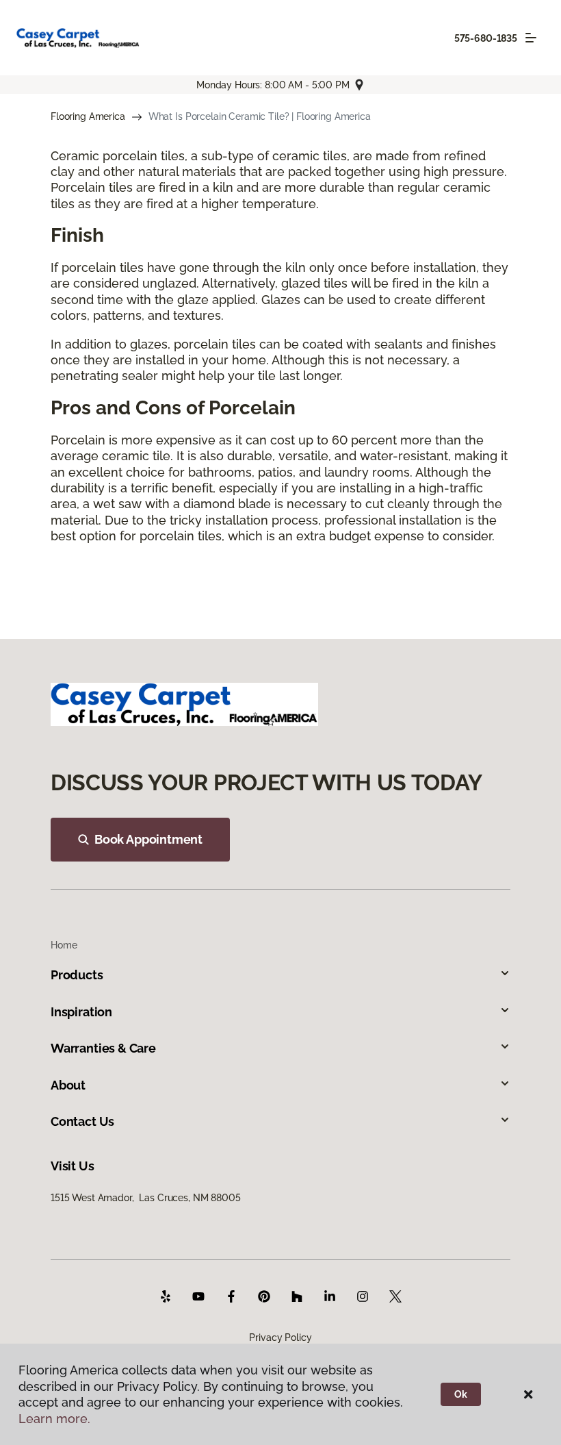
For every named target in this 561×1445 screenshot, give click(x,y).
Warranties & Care (103, 1048)
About (68, 1085)
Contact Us (82, 1121)
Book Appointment (148, 839)
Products (77, 975)
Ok (460, 1394)
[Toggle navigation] (531, 37)
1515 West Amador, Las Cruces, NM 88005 (146, 1197)
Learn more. (54, 1418)
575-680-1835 (485, 38)
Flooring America (88, 116)
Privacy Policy (280, 1337)
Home (64, 945)
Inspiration (81, 1012)
